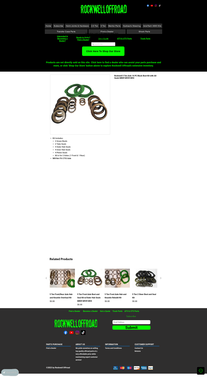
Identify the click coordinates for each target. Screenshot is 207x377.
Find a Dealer (74, 311)
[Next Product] (160, 278)
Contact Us (139, 348)
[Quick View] (62, 278)
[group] (103, 286)
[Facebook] (148, 5)
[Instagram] (155, 5)
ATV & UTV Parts (124, 38)
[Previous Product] (46, 278)
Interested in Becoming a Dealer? (62, 38)
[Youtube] (151, 5)
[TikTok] (159, 5)
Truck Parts (145, 38)
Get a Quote (105, 311)
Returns (138, 351)
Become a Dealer (90, 311)
